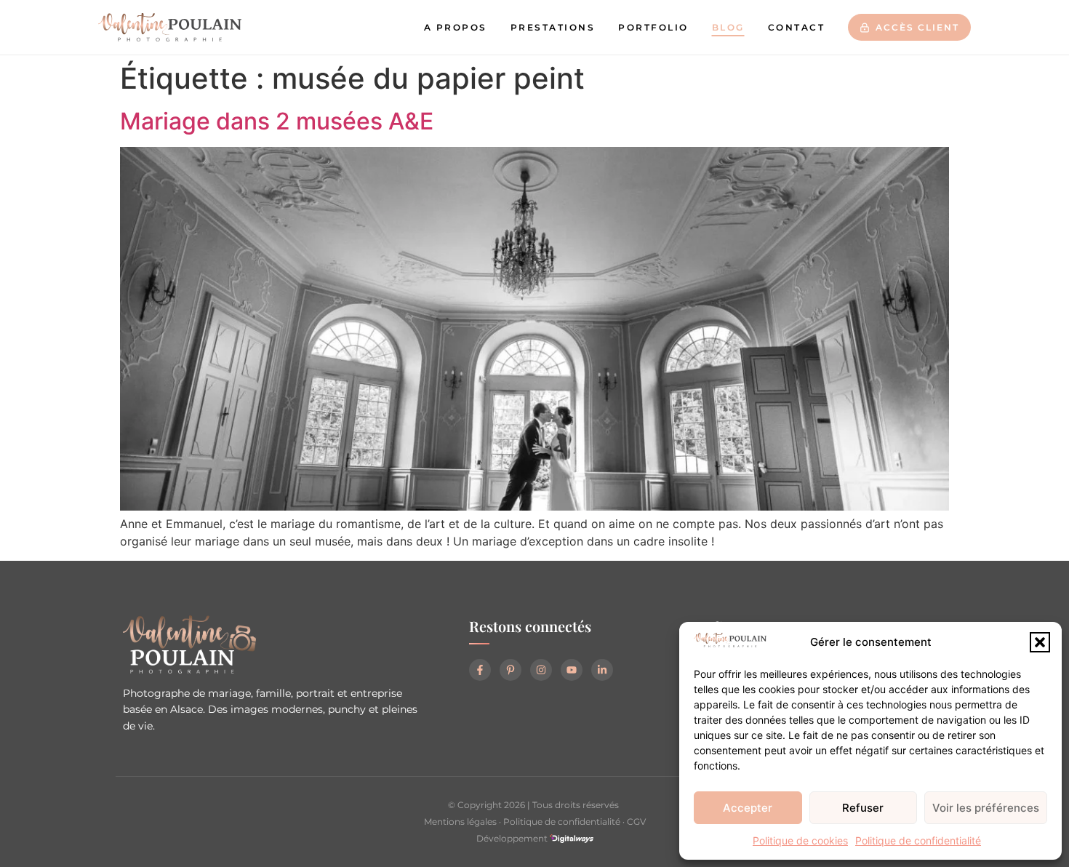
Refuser (863, 808)
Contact (796, 27)
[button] (1040, 642)
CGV (636, 821)
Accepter (747, 808)
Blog (728, 27)
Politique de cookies (800, 840)
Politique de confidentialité (918, 840)
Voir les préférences (985, 808)
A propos (455, 27)
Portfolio (653, 27)
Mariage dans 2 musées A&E (276, 121)
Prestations (553, 27)
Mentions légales (460, 821)
